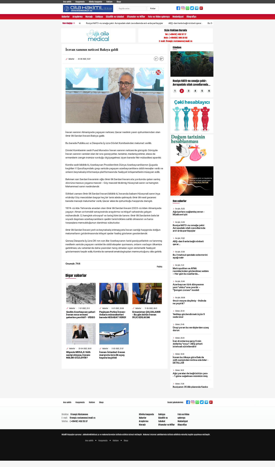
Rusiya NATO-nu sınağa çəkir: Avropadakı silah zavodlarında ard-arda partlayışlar (112, 23)
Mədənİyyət (178, 17)
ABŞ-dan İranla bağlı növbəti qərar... (173, 23)
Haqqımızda (80, 1)
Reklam (109, 1)
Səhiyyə (99, 17)
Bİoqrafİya (191, 17)
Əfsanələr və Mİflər (136, 17)
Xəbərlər (66, 17)
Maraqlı (89, 17)
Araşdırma (77, 17)
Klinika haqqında (95, 1)
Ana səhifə (67, 1)
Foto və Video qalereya (159, 17)
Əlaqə (119, 1)
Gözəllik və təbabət (115, 17)
